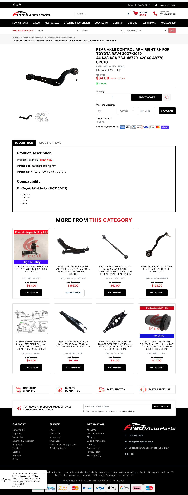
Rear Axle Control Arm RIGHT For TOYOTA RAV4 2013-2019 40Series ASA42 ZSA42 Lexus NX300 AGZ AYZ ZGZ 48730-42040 (115, 345)
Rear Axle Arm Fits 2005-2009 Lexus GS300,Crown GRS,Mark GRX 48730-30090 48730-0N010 (73, 344)
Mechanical (17, 437)
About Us (91, 430)
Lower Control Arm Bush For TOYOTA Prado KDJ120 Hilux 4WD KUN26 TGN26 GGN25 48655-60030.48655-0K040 (156, 345)
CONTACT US (144, 5)
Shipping (91, 437)
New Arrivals (20, 23)
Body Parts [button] (101, 23)
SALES (36, 23)
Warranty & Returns (96, 433)
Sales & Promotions (96, 441)
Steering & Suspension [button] (77, 23)
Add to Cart (147, 97)
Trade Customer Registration (63, 444)
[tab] (24, 143)
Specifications (50, 142)
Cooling (16, 452)
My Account (55, 437)
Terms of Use (93, 448)
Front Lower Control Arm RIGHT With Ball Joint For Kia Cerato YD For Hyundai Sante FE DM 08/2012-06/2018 (73, 270)
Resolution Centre (58, 448)
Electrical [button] (149, 23)
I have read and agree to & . (110, 411)
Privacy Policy (128, 411)
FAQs (130, 5)
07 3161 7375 (168, 14)
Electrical (16, 455)
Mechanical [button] (52, 23)
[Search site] (128, 13)
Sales (15, 459)
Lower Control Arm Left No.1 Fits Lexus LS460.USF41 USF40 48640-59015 (156, 269)
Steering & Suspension (23, 441)
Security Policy (94, 455)
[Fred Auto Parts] (31, 13)
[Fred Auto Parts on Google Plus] (20, 4)
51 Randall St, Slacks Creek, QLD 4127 (149, 447)
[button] (167, 97)
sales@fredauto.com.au (141, 441)
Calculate (167, 111)
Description (24, 142)
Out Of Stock (73, 292)
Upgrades (17, 433)
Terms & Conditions (113, 411)
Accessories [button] (168, 23)
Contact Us (55, 433)
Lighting (16, 448)
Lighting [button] (118, 23)
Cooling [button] (132, 23)
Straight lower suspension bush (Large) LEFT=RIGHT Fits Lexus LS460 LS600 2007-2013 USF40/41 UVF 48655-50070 (31, 345)
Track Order (55, 441)
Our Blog (91, 444)
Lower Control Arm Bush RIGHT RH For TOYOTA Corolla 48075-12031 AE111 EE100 (31, 269)
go (172, 30)
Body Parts (17, 444)
